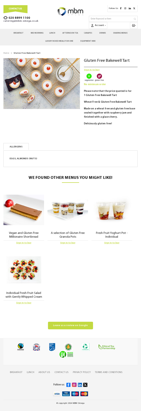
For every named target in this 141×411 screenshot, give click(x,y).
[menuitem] (19, 33)
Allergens (16, 146)
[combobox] (113, 19)
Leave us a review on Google (70, 325)
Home (6, 53)
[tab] (16, 146)
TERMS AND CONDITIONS (108, 372)
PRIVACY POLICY (82, 372)
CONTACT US (62, 372)
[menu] (70, 37)
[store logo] (70, 11)
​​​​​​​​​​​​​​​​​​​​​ (137, 25)
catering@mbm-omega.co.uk (20, 21)
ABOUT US (44, 372)
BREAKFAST (16, 372)
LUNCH (30, 372)
